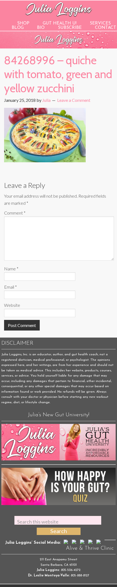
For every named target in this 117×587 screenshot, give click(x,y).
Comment (15, 212)
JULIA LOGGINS (58, 9)
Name (11, 268)
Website (12, 305)
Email (10, 286)
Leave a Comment (73, 100)
